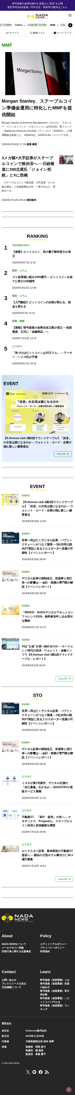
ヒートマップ (64, 32)
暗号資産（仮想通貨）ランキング (54, 1007)
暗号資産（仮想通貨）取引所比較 (54, 992)
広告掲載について (11, 987)
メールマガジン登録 (13, 947)
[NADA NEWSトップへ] (37, 16)
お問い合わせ (9, 979)
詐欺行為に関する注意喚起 (16, 951)
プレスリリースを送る (14, 983)
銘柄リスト (39, 32)
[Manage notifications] (69, 1089)
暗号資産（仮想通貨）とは (54, 979)
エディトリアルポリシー (53, 944)
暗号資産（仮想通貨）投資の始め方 (54, 985)
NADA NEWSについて (14, 944)
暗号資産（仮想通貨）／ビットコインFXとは (54, 1000)
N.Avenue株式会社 (36, 1030)
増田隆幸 (31, 200)
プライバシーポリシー (52, 947)
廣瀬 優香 (32, 144)
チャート (14, 32)
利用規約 (45, 951)
